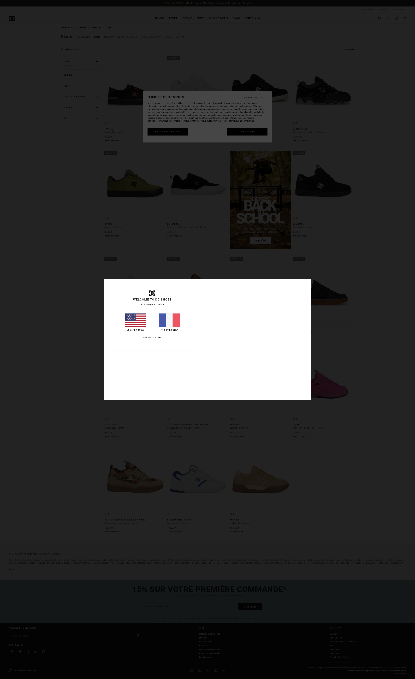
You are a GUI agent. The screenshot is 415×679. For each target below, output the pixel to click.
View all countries (152, 338)
